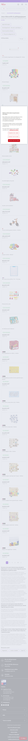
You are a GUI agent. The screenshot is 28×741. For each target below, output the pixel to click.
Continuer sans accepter (14, 136)
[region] (14, 125)
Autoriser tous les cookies (14, 140)
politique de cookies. (14, 130)
